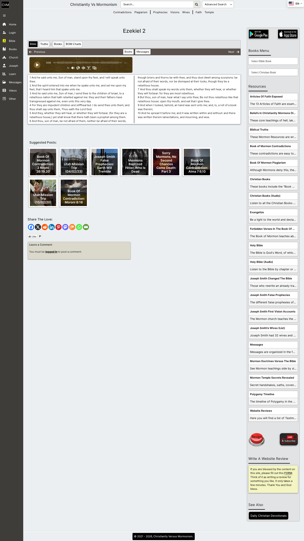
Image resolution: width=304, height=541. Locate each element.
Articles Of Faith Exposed (266, 96)
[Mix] (72, 227)
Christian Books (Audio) (265, 195)
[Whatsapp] (79, 227)
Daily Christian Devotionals (269, 515)
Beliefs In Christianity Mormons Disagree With (274, 113)
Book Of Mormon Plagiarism (268, 162)
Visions (174, 12)
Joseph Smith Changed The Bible (271, 278)
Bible (33, 44)
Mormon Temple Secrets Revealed (272, 377)
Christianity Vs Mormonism (93, 4)
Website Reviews (261, 410)
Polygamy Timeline (262, 394)
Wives (186, 12)
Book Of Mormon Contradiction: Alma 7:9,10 (197, 166)
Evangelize (257, 212)
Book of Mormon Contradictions (270, 146)
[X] (38, 227)
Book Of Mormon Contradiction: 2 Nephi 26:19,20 (43, 164)
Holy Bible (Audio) (261, 262)
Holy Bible (256, 245)
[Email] (86, 227)
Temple (209, 12)
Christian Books (260, 179)
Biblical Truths (259, 129)
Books (58, 44)
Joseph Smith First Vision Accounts (272, 311)
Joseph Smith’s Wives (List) (267, 328)
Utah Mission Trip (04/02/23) (74, 167)
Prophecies (160, 12)
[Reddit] (45, 227)
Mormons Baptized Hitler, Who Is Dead (135, 166)
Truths (44, 44)
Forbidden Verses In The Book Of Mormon (274, 228)
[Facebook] (31, 227)
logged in (51, 251)
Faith (199, 12)
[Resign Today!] (256, 440)
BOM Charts (73, 44)
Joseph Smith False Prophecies (270, 295)
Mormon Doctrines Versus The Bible (273, 361)
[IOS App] (288, 34)
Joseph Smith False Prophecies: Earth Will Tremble (104, 164)
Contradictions (122, 12)
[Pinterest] (58, 227)
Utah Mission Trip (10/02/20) (43, 198)
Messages (143, 51)
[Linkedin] (52, 227)
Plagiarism (140, 12)
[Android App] (258, 34)
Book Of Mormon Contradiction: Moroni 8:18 (74, 196)
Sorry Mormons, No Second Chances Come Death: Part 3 (166, 162)
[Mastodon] (65, 227)
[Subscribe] (289, 439)
